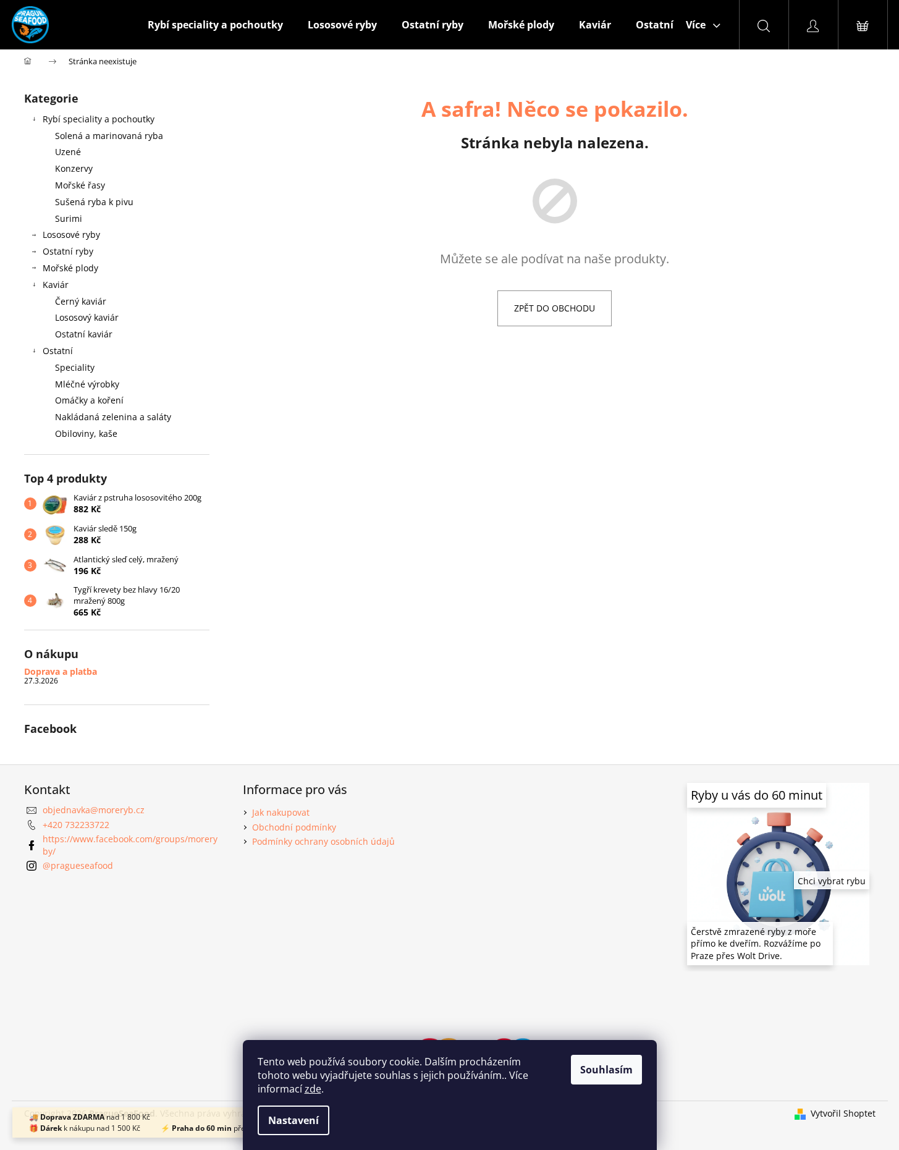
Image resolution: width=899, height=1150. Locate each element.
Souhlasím (606, 1069)
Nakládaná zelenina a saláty (113, 417)
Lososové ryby (71, 234)
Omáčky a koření (89, 400)
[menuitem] (215, 24)
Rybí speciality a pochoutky (98, 119)
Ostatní (58, 351)
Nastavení (293, 1120)
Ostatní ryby (68, 251)
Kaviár (56, 284)
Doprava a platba (60, 671)
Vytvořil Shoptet (843, 1113)
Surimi (68, 218)
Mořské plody (70, 268)
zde (313, 1089)
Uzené (68, 152)
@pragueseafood (78, 865)
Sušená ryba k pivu (94, 202)
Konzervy (74, 168)
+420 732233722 (76, 825)
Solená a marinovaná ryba (109, 136)
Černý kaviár (80, 301)
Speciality (75, 367)
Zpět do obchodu (554, 308)
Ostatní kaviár (83, 334)
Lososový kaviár (87, 317)
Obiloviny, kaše (86, 433)
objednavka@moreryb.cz (94, 810)
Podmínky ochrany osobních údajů (323, 841)
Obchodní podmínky (294, 827)
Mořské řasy (80, 185)
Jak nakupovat (281, 812)
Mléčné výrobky (87, 384)
